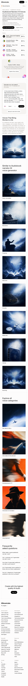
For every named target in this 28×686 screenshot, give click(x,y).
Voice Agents (18, 612)
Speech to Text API (5, 649)
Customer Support (19, 630)
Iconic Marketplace (19, 642)
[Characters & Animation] (14, 499)
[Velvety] (14, 351)
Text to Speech (4, 612)
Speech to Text (4, 614)
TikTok (2, 671)
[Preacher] (14, 241)
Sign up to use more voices (14, 111)
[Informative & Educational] (14, 444)
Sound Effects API (5, 651)
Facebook (3, 675)
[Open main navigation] (26, 2)
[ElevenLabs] (5, 2)
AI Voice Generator (5, 629)
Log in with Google (9, 27)
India (16, 656)
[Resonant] (14, 268)
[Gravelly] (14, 296)
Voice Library (5, 9)
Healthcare (17, 621)
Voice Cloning (4, 619)
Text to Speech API (5, 647)
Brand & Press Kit (18, 667)
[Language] (6, 106)
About (16, 662)
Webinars (17, 649)
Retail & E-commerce (19, 627)
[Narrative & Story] (14, 416)
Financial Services (19, 619)
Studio (2, 625)
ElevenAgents (17, 610)
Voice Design (4, 627)
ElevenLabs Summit (19, 669)
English (4, 605)
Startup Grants (18, 645)
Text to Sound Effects (6, 618)
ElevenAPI (3, 638)
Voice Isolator (4, 621)
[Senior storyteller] (14, 186)
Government (17, 623)
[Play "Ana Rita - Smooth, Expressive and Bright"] (14, 50)
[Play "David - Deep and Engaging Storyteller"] (14, 36)
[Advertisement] (14, 526)
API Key (3, 654)
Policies (16, 671)
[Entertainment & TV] (14, 471)
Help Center (17, 647)
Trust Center (17, 654)
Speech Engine (4, 643)
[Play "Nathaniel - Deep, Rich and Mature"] (14, 45)
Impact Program (18, 643)
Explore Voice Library (14, 71)
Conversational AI (19, 614)
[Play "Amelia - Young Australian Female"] (14, 55)
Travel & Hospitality (19, 629)
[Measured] (14, 323)
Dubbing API (4, 645)
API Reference (4, 640)
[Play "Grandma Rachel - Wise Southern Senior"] (14, 41)
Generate (21, 106)
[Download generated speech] (15, 106)
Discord (3, 669)
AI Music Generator (5, 623)
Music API (3, 652)
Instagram (3, 673)
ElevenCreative (4, 610)
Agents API (3, 642)
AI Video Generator (5, 632)
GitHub (2, 665)
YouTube (3, 667)
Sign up (21, 2)
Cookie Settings (18, 673)
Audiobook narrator (15, 9)
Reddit (2, 676)
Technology (17, 625)
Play (24, 36)
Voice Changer (4, 616)
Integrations (17, 616)
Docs (16, 651)
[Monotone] (14, 214)
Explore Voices (19, 27)
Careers (16, 664)
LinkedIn (3, 664)
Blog (16, 640)
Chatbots (17, 632)
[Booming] (14, 378)
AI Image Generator (5, 630)
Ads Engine (3, 634)
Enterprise (17, 652)
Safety (16, 665)
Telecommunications (19, 618)
